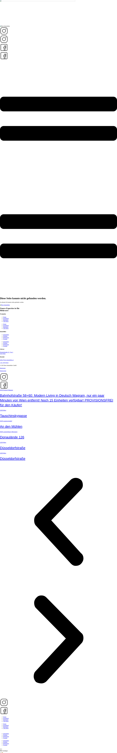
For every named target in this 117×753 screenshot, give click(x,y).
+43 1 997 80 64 (4, 362)
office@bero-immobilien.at (7, 360)
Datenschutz (3, 371)
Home (4, 317)
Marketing (5, 320)
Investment (6, 318)
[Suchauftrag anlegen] (2, 752)
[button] (58, 522)
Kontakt (5, 339)
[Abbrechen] (0, 752)
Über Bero (6, 321)
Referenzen (6, 337)
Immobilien (6, 334)
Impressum (2, 368)
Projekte (5, 336)
